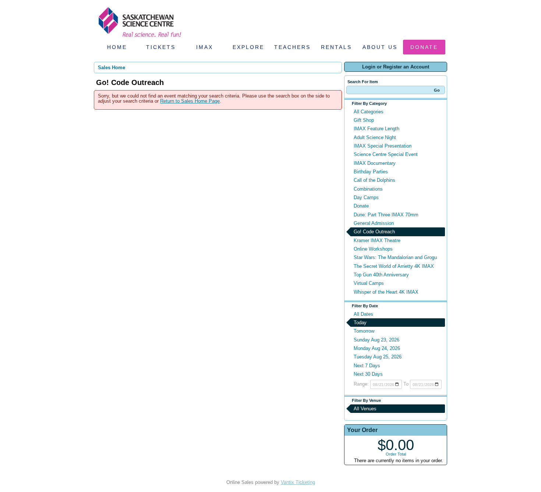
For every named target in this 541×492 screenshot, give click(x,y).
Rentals (336, 47)
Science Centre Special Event (386, 154)
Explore (248, 47)
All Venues (365, 408)
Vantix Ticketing (298, 482)
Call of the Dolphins (374, 180)
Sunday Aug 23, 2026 (376, 340)
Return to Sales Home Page (190, 101)
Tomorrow (364, 331)
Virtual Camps (369, 283)
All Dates (363, 314)
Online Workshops (373, 249)
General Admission (374, 223)
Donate (424, 47)
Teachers (292, 47)
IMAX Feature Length (376, 128)
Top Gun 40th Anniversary (381, 274)
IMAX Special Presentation (382, 146)
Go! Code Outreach (374, 231)
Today (360, 322)
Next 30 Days (368, 374)
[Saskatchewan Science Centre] (139, 38)
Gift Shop (364, 120)
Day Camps (366, 197)
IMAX (204, 47)
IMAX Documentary (375, 163)
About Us (380, 47)
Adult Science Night (375, 137)
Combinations (368, 189)
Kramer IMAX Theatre (377, 240)
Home (117, 47)
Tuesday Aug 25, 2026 (378, 357)
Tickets (161, 47)
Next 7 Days (367, 365)
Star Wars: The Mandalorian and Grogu (395, 257)
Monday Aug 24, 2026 (377, 348)
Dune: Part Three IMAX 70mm (386, 214)
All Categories (368, 111)
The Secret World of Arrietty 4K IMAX (394, 266)
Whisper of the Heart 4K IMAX (386, 292)
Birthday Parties (371, 171)
